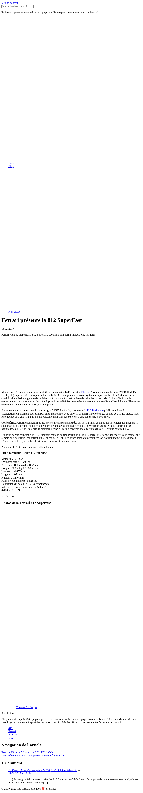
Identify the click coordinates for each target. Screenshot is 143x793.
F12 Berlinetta (95, 410)
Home (11, 163)
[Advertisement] (71, 363)
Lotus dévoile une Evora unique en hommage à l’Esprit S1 (33, 755)
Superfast (13, 734)
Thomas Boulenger (26, 707)
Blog (11, 166)
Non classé (14, 311)
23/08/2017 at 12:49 (19, 773)
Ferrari (12, 731)
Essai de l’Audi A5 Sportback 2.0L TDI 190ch (27, 752)
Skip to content (9, 2)
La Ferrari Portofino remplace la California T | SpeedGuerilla (42, 770)
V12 (10, 737)
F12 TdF (86, 391)
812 (10, 728)
